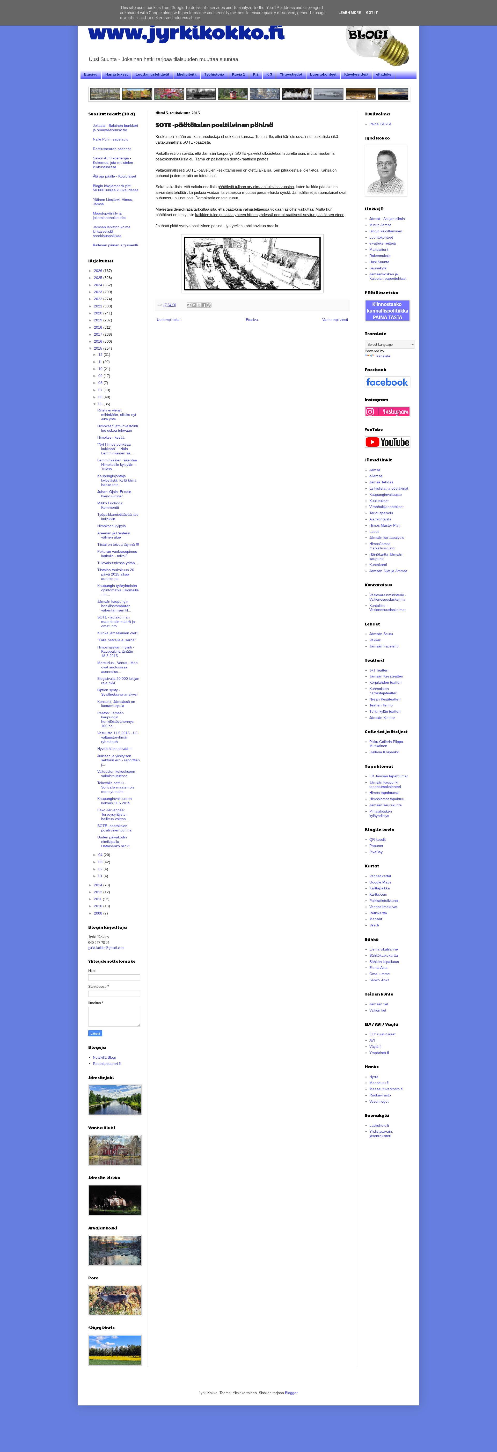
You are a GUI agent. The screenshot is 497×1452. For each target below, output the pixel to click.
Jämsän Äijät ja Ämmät (388, 571)
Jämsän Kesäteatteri (386, 676)
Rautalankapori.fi (107, 1064)
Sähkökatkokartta (383, 955)
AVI (372, 1040)
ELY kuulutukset (382, 1034)
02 (101, 869)
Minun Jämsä (380, 225)
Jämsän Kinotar (382, 718)
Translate (382, 356)
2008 (98, 913)
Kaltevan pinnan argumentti (115, 245)
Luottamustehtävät (152, 74)
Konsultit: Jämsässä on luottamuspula (116, 703)
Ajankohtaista (380, 519)
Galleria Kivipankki (384, 752)
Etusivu (91, 74)
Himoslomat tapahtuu (386, 799)
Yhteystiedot (291, 74)
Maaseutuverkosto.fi (386, 1089)
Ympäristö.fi (379, 1053)
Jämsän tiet (378, 1004)
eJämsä (375, 476)
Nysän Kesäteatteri (384, 699)
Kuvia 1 (238, 74)
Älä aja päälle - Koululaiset (114, 176)
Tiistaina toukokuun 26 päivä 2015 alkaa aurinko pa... (115, 574)
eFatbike (383, 74)
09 (101, 376)
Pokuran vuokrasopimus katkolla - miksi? (117, 553)
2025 (98, 278)
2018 (98, 327)
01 (101, 876)
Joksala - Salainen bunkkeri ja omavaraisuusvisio (115, 127)
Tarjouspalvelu (381, 513)
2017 (98, 334)
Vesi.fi (374, 925)
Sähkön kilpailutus (384, 962)
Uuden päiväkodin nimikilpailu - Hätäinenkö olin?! (113, 841)
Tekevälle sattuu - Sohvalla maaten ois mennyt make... (115, 787)
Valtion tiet (377, 1010)
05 (101, 404)
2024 (98, 285)
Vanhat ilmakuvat (383, 907)
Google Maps (380, 882)
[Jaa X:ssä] (199, 305)
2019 (98, 320)
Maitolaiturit (378, 249)
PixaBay (376, 852)
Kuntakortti (378, 565)
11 (100, 362)
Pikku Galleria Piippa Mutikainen (386, 744)
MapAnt (375, 919)
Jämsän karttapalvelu (386, 537)
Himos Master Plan (384, 525)
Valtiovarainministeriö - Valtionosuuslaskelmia (387, 597)
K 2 (256, 74)
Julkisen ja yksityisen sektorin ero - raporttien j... (118, 760)
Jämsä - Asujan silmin (387, 219)
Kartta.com (378, 894)
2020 (98, 313)
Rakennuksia (380, 256)
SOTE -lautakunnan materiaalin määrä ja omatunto (116, 621)
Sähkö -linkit (379, 980)
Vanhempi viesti (335, 320)
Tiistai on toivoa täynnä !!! (118, 544)
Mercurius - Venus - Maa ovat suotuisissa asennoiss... (117, 667)
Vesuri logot (379, 1101)
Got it (372, 13)
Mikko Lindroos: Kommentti (110, 505)
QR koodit (377, 839)
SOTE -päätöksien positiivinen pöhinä (114, 828)
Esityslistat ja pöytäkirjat (388, 488)
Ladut (374, 531)
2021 (98, 306)
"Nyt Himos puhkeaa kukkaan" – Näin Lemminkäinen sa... (115, 448)
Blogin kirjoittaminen (385, 231)
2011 (98, 899)
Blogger (291, 1393)
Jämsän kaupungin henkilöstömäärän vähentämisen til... (114, 605)
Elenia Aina (378, 967)
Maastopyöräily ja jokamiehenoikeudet (109, 215)
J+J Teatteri (378, 670)
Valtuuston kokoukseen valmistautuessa (116, 773)
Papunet (376, 846)
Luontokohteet (323, 74)
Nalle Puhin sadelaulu (110, 139)
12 (101, 354)
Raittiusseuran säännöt (112, 149)
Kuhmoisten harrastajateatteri (383, 691)
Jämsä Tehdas (381, 482)
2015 (98, 348)
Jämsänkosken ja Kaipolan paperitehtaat (387, 276)
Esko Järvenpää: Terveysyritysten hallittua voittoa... (113, 814)
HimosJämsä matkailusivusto (381, 546)
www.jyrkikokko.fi (186, 30)
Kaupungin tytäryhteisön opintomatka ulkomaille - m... (118, 590)
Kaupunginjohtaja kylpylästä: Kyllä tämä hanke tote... (116, 480)
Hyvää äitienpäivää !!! (115, 749)
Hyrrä (373, 1077)
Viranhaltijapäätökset (386, 507)
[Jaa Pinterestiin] (208, 305)
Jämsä (374, 470)
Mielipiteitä (186, 74)
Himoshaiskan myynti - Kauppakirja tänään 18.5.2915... (115, 651)
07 (101, 390)
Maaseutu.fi (379, 1083)
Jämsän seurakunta (385, 805)
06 (101, 397)
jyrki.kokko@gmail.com (106, 947)
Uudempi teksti (169, 320)
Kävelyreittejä (356, 74)
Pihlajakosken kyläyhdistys (380, 813)
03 (101, 862)
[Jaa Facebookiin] (204, 305)
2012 (98, 892)
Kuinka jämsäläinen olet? (117, 633)
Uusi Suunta (379, 262)
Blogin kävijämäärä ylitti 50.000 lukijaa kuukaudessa (115, 188)
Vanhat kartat (380, 876)
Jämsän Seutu (381, 634)
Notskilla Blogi (104, 1057)
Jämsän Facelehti (383, 646)
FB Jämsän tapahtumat (388, 776)
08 (101, 383)
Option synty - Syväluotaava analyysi (117, 692)
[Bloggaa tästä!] (194, 305)
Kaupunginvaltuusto (385, 494)
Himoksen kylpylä (111, 526)
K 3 (269, 74)
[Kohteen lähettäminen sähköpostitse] (189, 305)
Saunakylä (377, 268)
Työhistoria (214, 74)
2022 (98, 299)
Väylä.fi (375, 1046)
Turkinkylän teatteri (384, 711)
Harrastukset (116, 74)
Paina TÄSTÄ (380, 124)
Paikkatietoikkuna (383, 900)
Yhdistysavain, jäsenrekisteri (381, 1133)
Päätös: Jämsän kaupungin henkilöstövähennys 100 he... (115, 719)
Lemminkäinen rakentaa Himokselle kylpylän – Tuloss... (117, 464)
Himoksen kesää (111, 437)
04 (101, 855)
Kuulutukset (379, 501)
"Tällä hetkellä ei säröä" (116, 640)
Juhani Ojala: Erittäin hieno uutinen (114, 494)
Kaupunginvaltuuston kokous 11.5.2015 (114, 801)
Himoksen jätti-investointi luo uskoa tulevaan (117, 428)
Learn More (350, 13)
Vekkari (375, 640)
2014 (98, 885)
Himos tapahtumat (384, 793)
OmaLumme (379, 974)
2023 (98, 292)
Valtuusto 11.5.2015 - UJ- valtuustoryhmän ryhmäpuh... (118, 737)
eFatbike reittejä (382, 243)
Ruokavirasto (380, 1095)
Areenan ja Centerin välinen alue (113, 535)
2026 (98, 271)
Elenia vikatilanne (383, 949)
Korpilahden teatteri (385, 682)
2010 (98, 906)
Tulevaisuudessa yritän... (117, 563)
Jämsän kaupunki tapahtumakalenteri (385, 784)
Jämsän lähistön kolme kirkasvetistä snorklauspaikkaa (111, 231)
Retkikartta (378, 913)
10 (101, 369)
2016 (98, 341)
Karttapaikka (379, 888)
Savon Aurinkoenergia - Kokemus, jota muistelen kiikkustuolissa (113, 162)
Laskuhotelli (379, 1125)
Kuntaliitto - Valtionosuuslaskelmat (387, 607)
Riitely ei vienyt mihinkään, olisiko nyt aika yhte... (116, 414)
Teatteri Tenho (381, 705)
